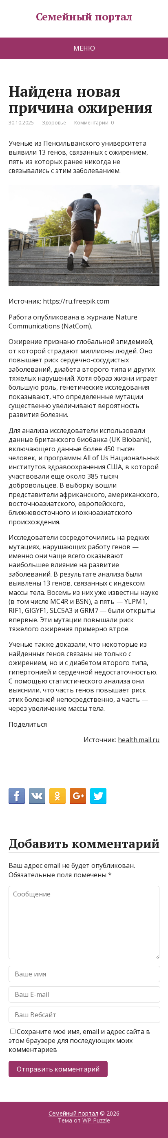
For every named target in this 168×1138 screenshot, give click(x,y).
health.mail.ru (138, 739)
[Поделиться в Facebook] (17, 796)
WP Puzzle (96, 1120)
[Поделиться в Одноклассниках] (57, 796)
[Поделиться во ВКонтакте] (37, 796)
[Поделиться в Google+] (78, 796)
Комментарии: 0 (94, 122)
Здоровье (54, 122)
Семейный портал (84, 16)
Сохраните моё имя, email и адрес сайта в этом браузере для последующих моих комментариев (79, 1040)
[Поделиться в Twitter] (98, 796)
